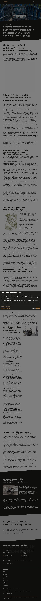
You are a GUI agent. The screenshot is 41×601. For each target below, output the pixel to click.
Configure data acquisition (5, 308)
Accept (38, 308)
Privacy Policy (8, 306)
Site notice (3, 306)
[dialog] (20, 300)
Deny (34, 308)
